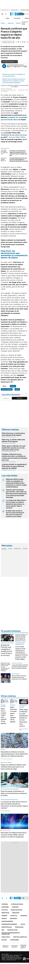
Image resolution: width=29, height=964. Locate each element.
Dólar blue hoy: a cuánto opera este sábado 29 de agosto (13, 434)
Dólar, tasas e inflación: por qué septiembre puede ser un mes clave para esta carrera (13, 448)
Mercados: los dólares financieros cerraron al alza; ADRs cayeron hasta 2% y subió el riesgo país (13, 835)
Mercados (5, 913)
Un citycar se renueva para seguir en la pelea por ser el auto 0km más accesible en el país (18, 153)
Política (5, 910)
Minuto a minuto (6, 830)
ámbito (3, 23)
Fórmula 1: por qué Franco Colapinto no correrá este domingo (13, 75)
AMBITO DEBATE (23, 946)
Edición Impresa (7, 921)
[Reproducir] (4, 66)
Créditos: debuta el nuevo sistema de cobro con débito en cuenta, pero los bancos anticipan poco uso (14, 457)
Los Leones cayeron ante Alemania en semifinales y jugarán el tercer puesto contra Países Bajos (21, 653)
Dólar (7, 18)
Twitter (2, 898)
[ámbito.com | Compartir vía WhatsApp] (16, 42)
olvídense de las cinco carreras (13, 135)
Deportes (10, 23)
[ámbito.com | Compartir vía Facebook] (18, 42)
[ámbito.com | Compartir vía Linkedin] (22, 42)
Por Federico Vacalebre (7, 758)
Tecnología (19, 927)
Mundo (4, 918)
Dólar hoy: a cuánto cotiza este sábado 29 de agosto (13, 441)
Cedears (25, 548)
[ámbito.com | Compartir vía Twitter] (20, 42)
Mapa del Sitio (12, 930)
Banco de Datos (16, 910)
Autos (23, 924)
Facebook (6, 898)
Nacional (23, 915)
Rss (3, 930)
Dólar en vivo (14, 10)
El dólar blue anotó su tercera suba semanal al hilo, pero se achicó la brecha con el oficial (15, 514)
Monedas (4, 548)
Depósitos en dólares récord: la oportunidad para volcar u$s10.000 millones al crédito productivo (14, 754)
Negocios (15, 913)
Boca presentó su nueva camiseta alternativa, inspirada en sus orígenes (19, 677)
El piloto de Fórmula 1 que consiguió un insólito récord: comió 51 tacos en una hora (6, 650)
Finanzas (15, 907)
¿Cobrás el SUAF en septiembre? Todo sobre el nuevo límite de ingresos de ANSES (14, 466)
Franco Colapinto (7, 389)
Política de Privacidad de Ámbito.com (11, 933)
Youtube (19, 898)
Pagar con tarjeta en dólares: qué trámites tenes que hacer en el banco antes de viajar (13, 767)
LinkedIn (14, 898)
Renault (18, 23)
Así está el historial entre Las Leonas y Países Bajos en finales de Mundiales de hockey (19, 159)
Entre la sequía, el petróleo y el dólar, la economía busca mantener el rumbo (14, 793)
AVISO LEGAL (6, 937)
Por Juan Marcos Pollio (23, 729)
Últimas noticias (17, 904)
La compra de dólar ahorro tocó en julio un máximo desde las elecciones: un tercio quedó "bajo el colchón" (16, 504)
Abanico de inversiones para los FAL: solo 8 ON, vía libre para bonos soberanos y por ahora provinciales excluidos (16, 493)
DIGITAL (5, 946)
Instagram (10, 898)
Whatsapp (23, 898)
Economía (17, 18)
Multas (4, 940)
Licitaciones (14, 940)
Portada (5, 904)
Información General (9, 924)
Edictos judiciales (20, 937)
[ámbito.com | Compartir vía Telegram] (24, 42)
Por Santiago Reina (5, 810)
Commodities (17, 548)
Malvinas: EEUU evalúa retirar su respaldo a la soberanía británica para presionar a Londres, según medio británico (16, 483)
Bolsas (10, 548)
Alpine (17, 389)
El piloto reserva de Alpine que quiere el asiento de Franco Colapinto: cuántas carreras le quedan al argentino (13, 80)
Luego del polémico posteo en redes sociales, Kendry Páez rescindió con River (20, 666)
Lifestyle (13, 915)
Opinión (4, 915)
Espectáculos (7, 927)
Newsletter (24, 898)
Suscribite (19, 398)
